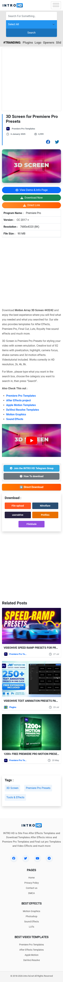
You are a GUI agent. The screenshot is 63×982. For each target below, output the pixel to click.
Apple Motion (31, 955)
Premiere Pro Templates (23, 128)
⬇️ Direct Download (31, 487)
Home (31, 877)
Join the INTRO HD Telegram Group (33, 468)
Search (31, 32)
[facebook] (14, 858)
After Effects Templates (31, 949)
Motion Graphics (16, 414)
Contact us (31, 888)
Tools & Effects (15, 797)
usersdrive (17, 515)
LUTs (31, 926)
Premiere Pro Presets (38, 788)
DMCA (31, 893)
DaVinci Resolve (31, 960)
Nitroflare (45, 505)
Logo (38, 42)
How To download (33, 476)
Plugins (28, 42)
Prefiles (45, 515)
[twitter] (25, 858)
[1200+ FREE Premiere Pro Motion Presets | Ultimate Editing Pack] (31, 732)
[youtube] (37, 858)
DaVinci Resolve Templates (22, 409)
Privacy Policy (31, 882)
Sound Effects (14, 419)
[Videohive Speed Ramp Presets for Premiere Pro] (31, 626)
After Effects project (18, 400)
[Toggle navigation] (56, 5)
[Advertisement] (31, 79)
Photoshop (31, 916)
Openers (48, 42)
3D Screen (12, 788)
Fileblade (32, 524)
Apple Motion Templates (21, 405)
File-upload (18, 505)
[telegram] (49, 858)
